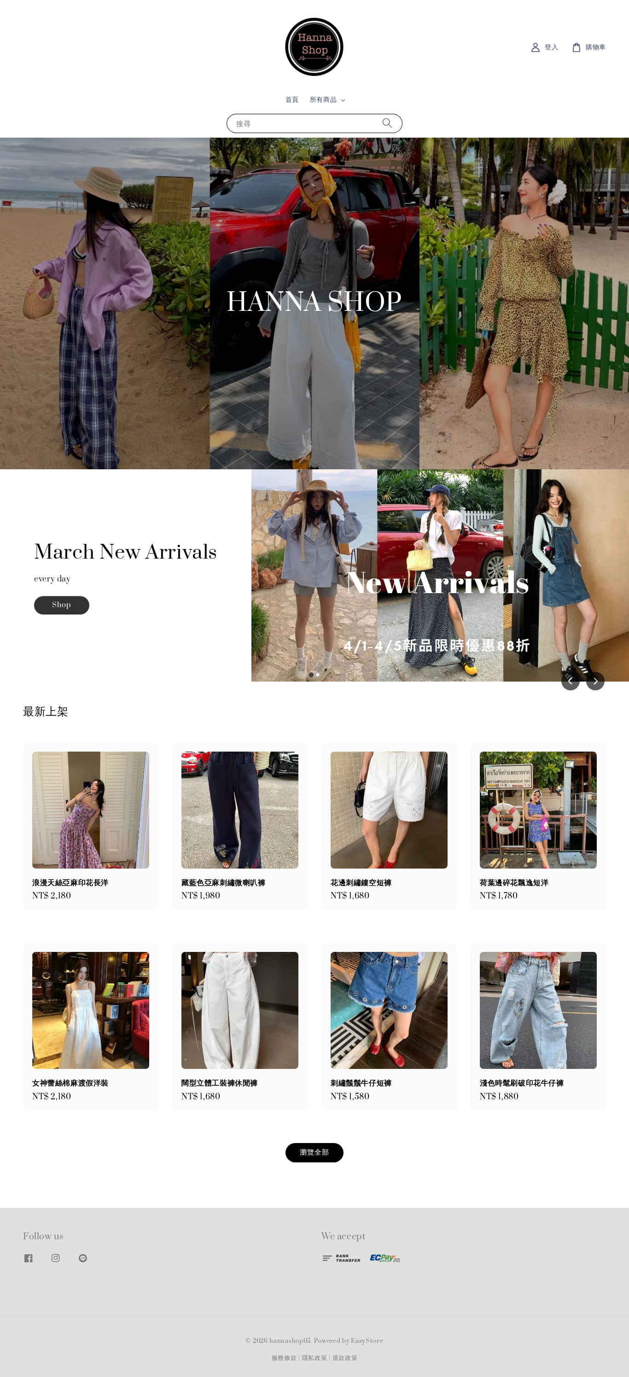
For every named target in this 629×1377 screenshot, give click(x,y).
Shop (61, 600)
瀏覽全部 (314, 1152)
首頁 (292, 99)
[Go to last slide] (570, 681)
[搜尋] (387, 123)
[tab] (311, 674)
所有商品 (323, 100)
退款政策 (345, 1358)
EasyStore (367, 1341)
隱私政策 (314, 1358)
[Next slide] (595, 681)
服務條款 (284, 1358)
